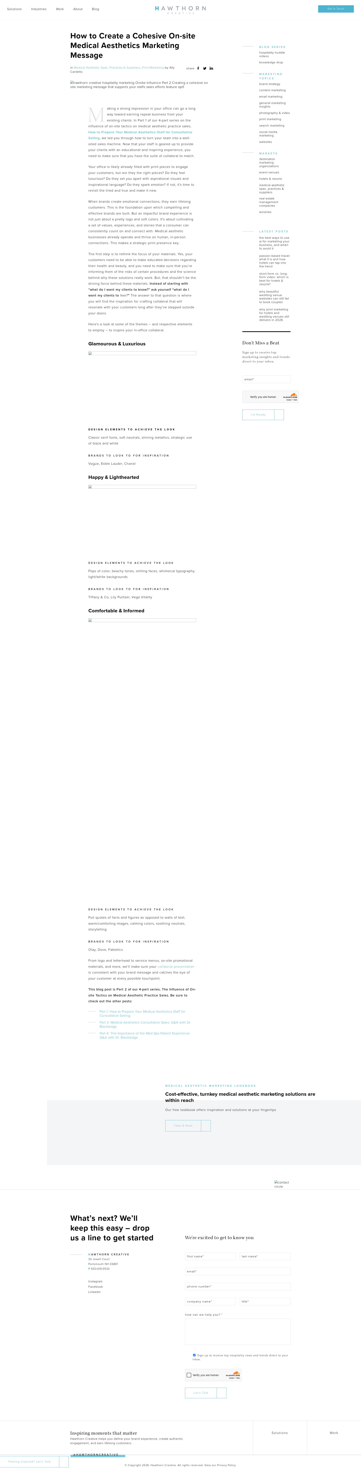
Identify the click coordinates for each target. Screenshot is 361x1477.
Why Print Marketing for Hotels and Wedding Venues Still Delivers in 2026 (274, 315)
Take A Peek (183, 1125)
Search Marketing (271, 125)
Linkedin (94, 1292)
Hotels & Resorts (270, 179)
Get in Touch (336, 8)
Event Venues (269, 172)
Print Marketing (153, 68)
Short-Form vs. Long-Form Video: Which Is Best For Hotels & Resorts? (274, 279)
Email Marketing (270, 97)
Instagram (95, 1281)
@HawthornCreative (96, 1454)
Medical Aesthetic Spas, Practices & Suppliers (107, 68)
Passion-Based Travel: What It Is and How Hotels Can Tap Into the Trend (274, 261)
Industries (39, 9)
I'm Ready (258, 414)
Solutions (14, 9)
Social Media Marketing (268, 133)
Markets (268, 153)
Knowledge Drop (271, 62)
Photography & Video (274, 113)
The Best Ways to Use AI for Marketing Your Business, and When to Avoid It (274, 243)
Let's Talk (201, 1392)
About (78, 9)
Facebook (95, 1287)
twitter (205, 68)
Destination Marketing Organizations (269, 162)
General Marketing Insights (272, 104)
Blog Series (272, 47)
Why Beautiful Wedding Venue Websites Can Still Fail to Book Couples (274, 297)
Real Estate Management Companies (268, 202)
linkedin (211, 68)
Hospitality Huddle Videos (272, 54)
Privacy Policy (226, 1465)
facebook (198, 68)
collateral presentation (176, 966)
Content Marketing (272, 90)
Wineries (265, 212)
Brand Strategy (269, 84)
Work (60, 9)
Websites (265, 142)
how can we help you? (203, 1315)
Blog (95, 9)
